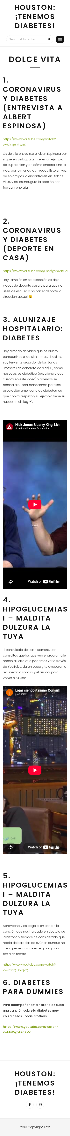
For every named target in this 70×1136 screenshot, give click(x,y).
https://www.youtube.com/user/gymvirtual (35, 271)
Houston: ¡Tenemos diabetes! (35, 16)
